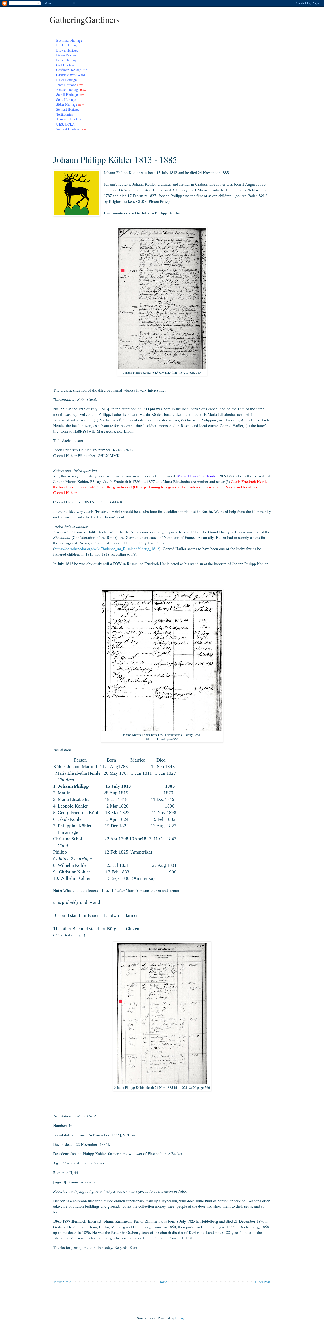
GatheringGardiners (85, 19)
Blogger (180, 1318)
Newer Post (62, 1281)
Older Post (262, 1281)
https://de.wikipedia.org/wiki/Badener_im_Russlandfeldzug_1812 (106, 548)
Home (162, 1281)
